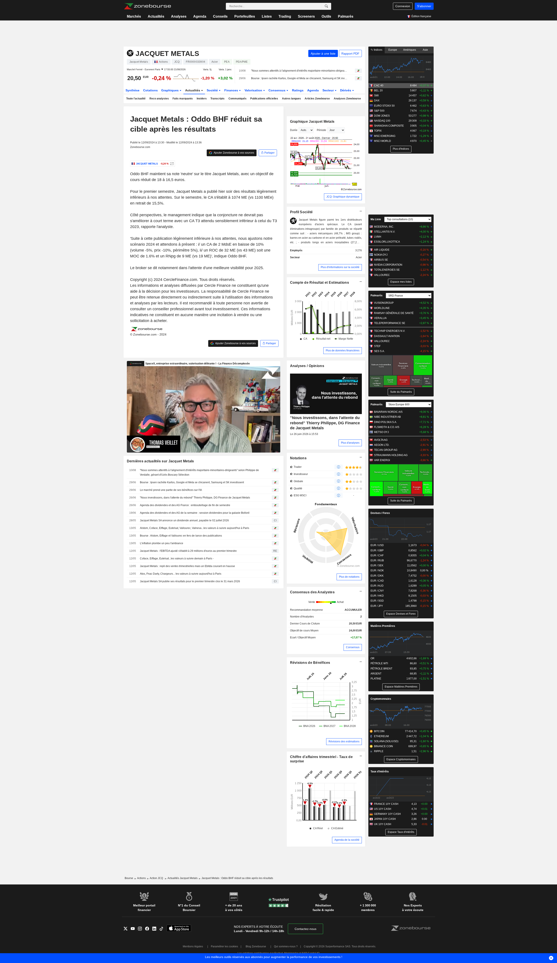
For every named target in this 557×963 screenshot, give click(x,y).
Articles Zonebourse (317, 98)
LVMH (377, 236)
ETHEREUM (381, 736)
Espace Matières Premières (401, 686)
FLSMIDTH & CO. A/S (386, 427)
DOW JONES (382, 115)
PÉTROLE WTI (379, 663)
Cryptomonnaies (381, 698)
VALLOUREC (382, 275)
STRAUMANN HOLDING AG (391, 455)
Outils (326, 16)
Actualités (156, 16)
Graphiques (170, 90)
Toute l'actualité (136, 98)
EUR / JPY (377, 605)
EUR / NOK (377, 570)
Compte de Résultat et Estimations (319, 282)
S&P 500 (379, 110)
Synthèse (132, 90)
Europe (392, 49)
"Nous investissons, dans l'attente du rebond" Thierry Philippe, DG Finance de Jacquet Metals (195, 497)
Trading (284, 16)
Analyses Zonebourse (347, 98)
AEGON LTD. (381, 444)
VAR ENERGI (382, 460)
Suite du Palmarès (401, 391)
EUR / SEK (377, 565)
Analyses (178, 16)
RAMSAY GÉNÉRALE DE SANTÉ (394, 313)
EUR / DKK (377, 575)
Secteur (328, 90)
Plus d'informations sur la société (340, 267)
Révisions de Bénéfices (310, 662)
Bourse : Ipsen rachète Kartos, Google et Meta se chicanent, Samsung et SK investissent (299, 78)
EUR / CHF (377, 555)
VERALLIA (380, 318)
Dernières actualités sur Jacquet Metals (160, 461)
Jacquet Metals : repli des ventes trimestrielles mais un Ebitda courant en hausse (187, 566)
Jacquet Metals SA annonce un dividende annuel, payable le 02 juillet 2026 (184, 520)
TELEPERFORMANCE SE (389, 323)
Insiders (202, 98)
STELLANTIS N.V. (384, 231)
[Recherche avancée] (326, 6)
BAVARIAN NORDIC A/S (388, 411)
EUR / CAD (377, 580)
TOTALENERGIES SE (387, 269)
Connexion (402, 6)
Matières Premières (383, 625)
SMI (376, 95)
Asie (425, 49)
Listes (267, 16)
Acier (359, 257)
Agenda (199, 16)
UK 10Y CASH (382, 824)
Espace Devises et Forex (401, 613)
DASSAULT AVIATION (387, 336)
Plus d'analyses (350, 442)
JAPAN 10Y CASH (385, 818)
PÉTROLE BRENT (381, 668)
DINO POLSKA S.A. (385, 422)
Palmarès (345, 16)
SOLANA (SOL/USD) (386, 741)
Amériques (409, 49)
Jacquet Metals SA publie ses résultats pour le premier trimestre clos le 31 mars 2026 (190, 581)
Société (213, 90)
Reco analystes (159, 98)
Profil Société (301, 212)
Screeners (306, 16)
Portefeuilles (244, 16)
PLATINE (376, 678)
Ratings (298, 90)
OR (372, 658)
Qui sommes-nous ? (286, 946)
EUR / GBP (377, 550)
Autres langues (291, 98)
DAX (376, 100)
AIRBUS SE (381, 259)
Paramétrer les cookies (224, 946)
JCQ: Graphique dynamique (342, 196)
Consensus (277, 90)
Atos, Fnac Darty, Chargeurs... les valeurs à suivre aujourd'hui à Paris (180, 573)
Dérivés (346, 90)
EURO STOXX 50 (384, 105)
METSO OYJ (381, 432)
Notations (298, 458)
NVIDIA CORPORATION (388, 264)
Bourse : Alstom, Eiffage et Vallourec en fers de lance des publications (181, 535)
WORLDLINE (382, 308)
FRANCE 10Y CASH (386, 803)
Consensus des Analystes (312, 592)
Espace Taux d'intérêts (401, 832)
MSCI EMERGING (384, 136)
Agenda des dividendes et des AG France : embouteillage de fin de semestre (185, 505)
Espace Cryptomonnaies (401, 759)
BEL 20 (378, 90)
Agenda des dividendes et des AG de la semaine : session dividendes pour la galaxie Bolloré (195, 512)
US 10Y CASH (382, 808)
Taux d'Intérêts (380, 771)
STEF (377, 346)
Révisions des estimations (344, 741)
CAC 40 (378, 85)
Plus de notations (349, 576)
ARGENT (376, 673)
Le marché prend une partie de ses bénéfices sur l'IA (171, 490)
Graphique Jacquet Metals (312, 121)
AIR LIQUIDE (381, 249)
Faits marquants (183, 98)
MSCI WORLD (382, 141)
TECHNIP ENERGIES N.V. (389, 330)
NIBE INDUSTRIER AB (387, 416)
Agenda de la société (346, 839)
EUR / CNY (377, 590)
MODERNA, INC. (384, 226)
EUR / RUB (377, 560)
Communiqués (237, 98)
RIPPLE (378, 751)
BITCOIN (379, 731)
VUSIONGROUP (384, 302)
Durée (293, 130)
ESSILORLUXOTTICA (387, 241)
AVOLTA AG (381, 439)
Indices (377, 49)
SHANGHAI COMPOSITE (389, 125)
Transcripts (217, 98)
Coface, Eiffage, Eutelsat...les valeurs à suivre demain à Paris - (177, 558)
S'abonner (424, 6)
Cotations (150, 90)
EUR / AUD (377, 585)
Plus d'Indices (401, 148)
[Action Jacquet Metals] (171, 163)
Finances (231, 90)
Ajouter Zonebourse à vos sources (233, 152)
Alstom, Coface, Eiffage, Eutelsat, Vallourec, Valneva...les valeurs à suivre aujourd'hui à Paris (194, 528)
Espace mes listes (401, 281)
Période (321, 130)
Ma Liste (376, 219)
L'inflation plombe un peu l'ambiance (161, 543)
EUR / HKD (377, 595)
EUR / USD (377, 545)
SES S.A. (379, 351)
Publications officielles (264, 98)
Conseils (220, 16)
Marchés (134, 16)
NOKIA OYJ (381, 254)
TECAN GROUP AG (385, 449)
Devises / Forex (380, 513)
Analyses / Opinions (307, 366)
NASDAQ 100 (382, 120)
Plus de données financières (342, 350)
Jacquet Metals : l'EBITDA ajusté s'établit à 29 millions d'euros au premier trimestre (188, 550)
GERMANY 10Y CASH (387, 813)
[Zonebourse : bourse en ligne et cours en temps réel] (147, 6)
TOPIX (378, 130)
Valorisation (254, 90)
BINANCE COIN (383, 746)
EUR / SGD (377, 600)
